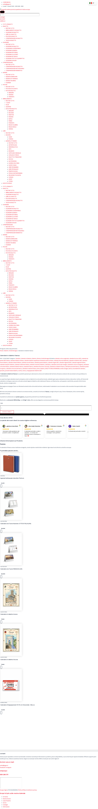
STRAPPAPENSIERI (8, 62)
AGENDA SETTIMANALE (12, 78)
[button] (88, 432)
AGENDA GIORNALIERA (11, 76)
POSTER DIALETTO (10, 90)
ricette (20, 370)
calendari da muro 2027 (75, 358)
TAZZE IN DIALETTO (11, 40)
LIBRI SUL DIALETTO (11, 34)
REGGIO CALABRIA (13, 125)
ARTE (10, 149)
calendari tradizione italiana (22, 364)
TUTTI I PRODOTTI (8, 24)
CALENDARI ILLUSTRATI (12, 54)
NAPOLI (11, 119)
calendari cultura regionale (62, 358)
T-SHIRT (8, 103)
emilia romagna (64, 368)
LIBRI (4, 131)
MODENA (11, 94)
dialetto (42, 368)
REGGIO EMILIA (12, 127)
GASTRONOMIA (13, 161)
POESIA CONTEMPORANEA (15, 173)
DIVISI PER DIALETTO (11, 109)
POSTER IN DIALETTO (11, 36)
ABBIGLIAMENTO (7, 99)
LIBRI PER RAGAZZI (13, 169)
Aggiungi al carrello (7, 411)
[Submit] (2, 12)
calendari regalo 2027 (53, 362)
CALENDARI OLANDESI (11, 50)
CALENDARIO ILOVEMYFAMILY (13, 48)
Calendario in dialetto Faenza (57, 366)
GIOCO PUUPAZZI (7, 183)
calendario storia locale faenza (14, 368)
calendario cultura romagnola (75, 364)
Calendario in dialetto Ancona (9, 659)
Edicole (39, 358)
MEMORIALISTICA (13, 147)
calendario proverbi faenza (72, 366)
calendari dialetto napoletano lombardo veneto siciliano (38, 360)
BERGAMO (11, 92)
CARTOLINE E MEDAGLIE (15, 153)
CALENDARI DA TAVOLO (12, 56)
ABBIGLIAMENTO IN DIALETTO (13, 30)
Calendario (48, 364)
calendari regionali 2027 (65, 362)
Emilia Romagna (13, 350)
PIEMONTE (11, 97)
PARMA (10, 121)
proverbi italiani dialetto (11, 370)
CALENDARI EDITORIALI (12, 52)
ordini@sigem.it (4, 765)
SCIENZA (11, 177)
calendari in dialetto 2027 (75, 360)
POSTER (5, 84)
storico (24, 370)
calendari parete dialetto (40, 362)
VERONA (11, 129)
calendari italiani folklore (14, 362)
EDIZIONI (8, 135)
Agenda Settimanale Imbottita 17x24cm (12, 478)
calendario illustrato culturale (41, 366)
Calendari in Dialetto (26, 358)
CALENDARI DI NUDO (11, 60)
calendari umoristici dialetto (37, 364)
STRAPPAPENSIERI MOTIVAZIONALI (15, 68)
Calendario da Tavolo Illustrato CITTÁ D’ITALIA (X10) (15, 523)
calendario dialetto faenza (16, 366)
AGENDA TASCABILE (11, 80)
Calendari (17, 358)
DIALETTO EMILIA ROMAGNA (52, 368)
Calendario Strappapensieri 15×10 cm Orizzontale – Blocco (17, 705)
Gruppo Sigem (3, 790)
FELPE (7, 105)
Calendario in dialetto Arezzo (9, 614)
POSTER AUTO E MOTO (12, 88)
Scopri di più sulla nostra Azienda (12, 793)
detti (38, 368)
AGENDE (5, 72)
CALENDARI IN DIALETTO (12, 32)
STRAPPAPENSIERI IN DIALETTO (14, 38)
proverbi (2, 370)
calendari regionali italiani (78, 362)
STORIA (11, 181)
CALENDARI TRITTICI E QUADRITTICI (15, 58)
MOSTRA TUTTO (10, 28)
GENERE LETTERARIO (11, 141)
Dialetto (6, 350)
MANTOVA (11, 115)
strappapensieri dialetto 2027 (34, 370)
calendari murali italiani (28, 362)
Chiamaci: (3, 771)
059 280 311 (4, 774)
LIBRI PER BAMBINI (13, 167)
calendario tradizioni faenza (29, 368)
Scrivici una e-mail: (7, 762)
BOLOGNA (11, 113)
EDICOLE (11, 159)
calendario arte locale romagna (59, 364)
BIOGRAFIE (11, 151)
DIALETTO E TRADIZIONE (15, 157)
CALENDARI (6, 42)
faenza (70, 368)
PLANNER (8, 82)
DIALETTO (5, 26)
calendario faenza (28, 366)
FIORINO (11, 139)
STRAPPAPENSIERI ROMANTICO (14, 70)
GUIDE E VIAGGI (13, 165)
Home (1, 350)
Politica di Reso (22, 790)
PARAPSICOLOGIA (13, 171)
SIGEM (10, 137)
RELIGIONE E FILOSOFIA (15, 175)
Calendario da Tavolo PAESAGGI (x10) (11, 569)
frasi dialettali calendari (79, 368)
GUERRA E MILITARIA (14, 163)
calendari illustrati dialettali (61, 360)
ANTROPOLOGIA (13, 145)
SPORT (10, 179)
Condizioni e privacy (32, 790)
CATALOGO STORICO (14, 155)
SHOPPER (8, 107)
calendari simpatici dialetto (7, 364)
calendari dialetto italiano (17, 360)
